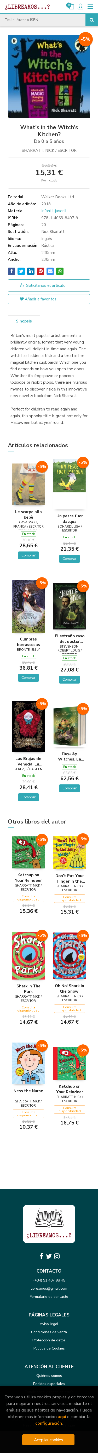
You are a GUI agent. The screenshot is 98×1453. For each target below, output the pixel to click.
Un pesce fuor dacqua (69, 518)
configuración (48, 1423)
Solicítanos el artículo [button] (45, 285)
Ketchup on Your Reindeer (28, 877)
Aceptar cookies (48, 1439)
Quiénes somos (49, 1375)
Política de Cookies (49, 1348)
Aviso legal (49, 1323)
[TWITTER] (49, 1256)
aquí (62, 1417)
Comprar (28, 555)
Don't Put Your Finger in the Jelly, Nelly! (69, 878)
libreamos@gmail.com (49, 1288)
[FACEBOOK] (41, 1256)
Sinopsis (24, 321)
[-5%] (28, 484)
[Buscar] (91, 20)
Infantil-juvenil (53, 210)
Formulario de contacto (49, 1296)
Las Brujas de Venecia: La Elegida (28, 761)
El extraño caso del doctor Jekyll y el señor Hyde (70, 638)
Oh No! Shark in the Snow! (69, 988)
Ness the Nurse (28, 1090)
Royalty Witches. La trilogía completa (69, 756)
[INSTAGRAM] (57, 1256)
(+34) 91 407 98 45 (49, 1280)
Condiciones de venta (49, 1332)
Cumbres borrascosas (28, 642)
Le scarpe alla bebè (28, 514)
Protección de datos (49, 1340)
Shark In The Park (28, 988)
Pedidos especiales (49, 1383)
